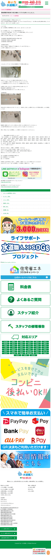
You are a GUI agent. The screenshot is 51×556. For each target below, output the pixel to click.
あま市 (5, 353)
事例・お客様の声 (32, 485)
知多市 (45, 347)
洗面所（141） (6, 203)
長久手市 (13, 353)
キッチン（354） (7, 196)
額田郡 (25, 355)
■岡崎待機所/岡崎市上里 (6, 515)
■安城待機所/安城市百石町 (6, 517)
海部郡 (45, 353)
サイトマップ (4, 501)
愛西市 (13, 351)
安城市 (5, 345)
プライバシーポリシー (6, 505)
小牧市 (5, 347)
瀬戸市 (37, 341)
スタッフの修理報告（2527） (9, 193)
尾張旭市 (13, 349)
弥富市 (37, 351)
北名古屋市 (29, 351)
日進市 (45, 349)
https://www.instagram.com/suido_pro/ (9, 186)
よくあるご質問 (31, 487)
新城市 (21, 347)
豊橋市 (13, 341)
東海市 (29, 347)
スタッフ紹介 (31, 491)
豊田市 (45, 343)
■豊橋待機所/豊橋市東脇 (6, 512)
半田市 (45, 341)
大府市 (37, 347)
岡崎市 (21, 341)
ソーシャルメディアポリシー (7, 503)
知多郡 (17, 355)
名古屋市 (6, 341)
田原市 (5, 351)
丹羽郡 (37, 353)
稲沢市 (13, 347)
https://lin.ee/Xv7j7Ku (5, 182)
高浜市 (21, 349)
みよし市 (45, 351)
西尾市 (13, 345)
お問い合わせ (4, 499)
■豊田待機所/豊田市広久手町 (7, 510)
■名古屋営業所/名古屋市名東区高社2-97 (9, 507)
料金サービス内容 (5, 485)
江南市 (45, 345)
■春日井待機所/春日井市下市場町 (8, 513)
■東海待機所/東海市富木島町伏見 (8, 520)
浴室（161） (6, 206)
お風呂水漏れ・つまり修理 (7, 491)
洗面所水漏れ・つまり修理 (7, 492)
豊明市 (37, 349)
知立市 (5, 349)
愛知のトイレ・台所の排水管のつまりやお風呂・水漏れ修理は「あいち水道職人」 (25, 481)
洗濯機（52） (6, 210)
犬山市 (29, 345)
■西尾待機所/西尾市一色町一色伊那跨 (9, 523)
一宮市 (29, 341)
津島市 (21, 343)
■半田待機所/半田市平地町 (6, 524)
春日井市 (6, 343)
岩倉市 (29, 349)
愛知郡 (21, 353)
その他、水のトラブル (6, 494)
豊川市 (13, 343)
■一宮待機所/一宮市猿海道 (6, 509)
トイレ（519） (6, 199)
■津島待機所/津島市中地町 (6, 521)
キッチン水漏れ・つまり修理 (7, 489)
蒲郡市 (21, 345)
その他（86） (6, 213)
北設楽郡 (33, 355)
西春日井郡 (29, 353)
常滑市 (37, 345)
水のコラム (30, 489)
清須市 (21, 351)
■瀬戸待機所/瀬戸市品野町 (6, 518)
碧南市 (29, 343)
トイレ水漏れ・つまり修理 (7, 487)
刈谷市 (37, 343)
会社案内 (3, 497)
